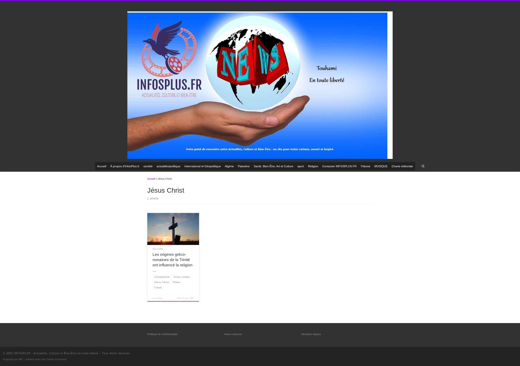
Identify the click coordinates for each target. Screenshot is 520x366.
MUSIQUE (381, 166)
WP (21, 359)
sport (300, 166)
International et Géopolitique (202, 166)
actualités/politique (168, 166)
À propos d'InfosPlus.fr (124, 166)
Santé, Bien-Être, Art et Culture (273, 166)
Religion (313, 166)
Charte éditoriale (402, 166)
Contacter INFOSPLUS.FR (339, 166)
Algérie (229, 166)
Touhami (159, 298)
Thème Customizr (56, 359)
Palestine (244, 166)
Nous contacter (233, 334)
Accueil (101, 166)
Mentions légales (311, 334)
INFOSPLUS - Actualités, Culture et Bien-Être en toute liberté (56, 353)
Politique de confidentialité (162, 334)
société (148, 166)
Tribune (365, 166)
